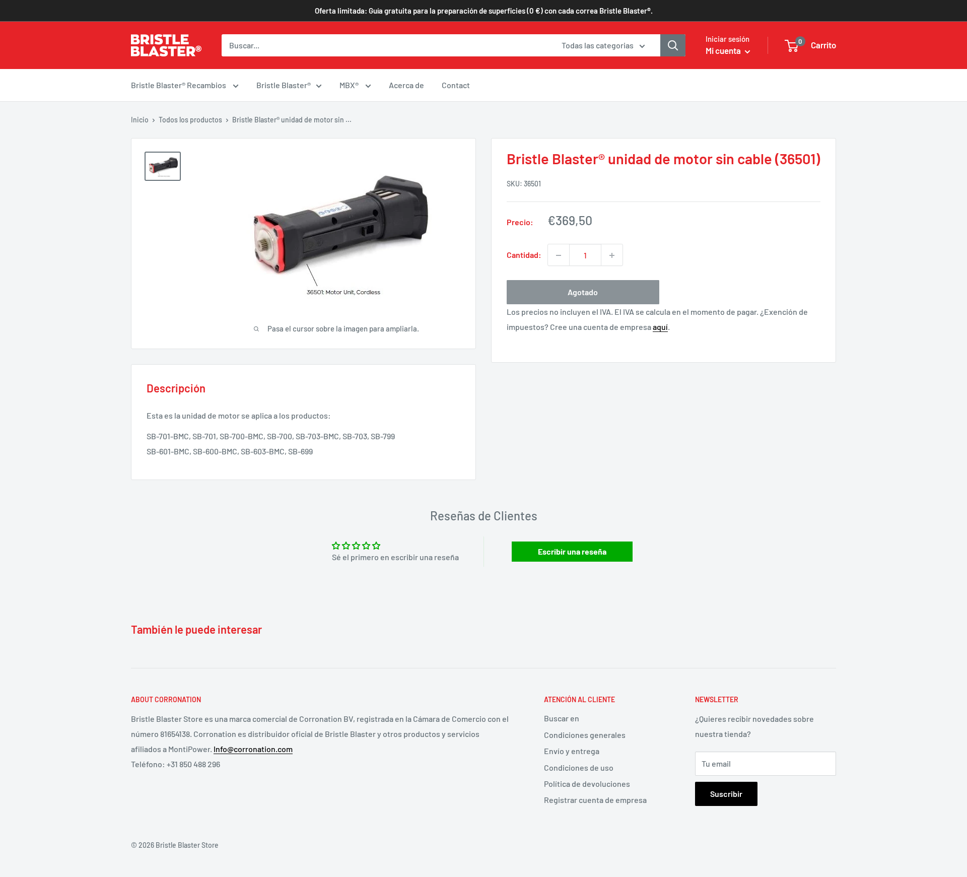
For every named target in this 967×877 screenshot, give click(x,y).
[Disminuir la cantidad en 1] (558, 255)
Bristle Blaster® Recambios (179, 85)
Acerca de (406, 85)
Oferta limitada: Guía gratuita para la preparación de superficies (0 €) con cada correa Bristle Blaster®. (484, 10)
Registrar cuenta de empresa (595, 799)
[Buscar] (672, 45)
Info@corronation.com (253, 749)
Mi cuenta (724, 50)
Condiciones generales (585, 734)
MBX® (349, 85)
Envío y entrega (571, 751)
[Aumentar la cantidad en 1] (612, 255)
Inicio (140, 119)
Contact (456, 85)
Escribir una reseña (572, 551)
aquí (660, 326)
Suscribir (726, 793)
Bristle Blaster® (283, 85)
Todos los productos (190, 119)
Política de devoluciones (587, 783)
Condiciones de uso (578, 767)
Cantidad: (524, 255)
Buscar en (561, 718)
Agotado (583, 292)
